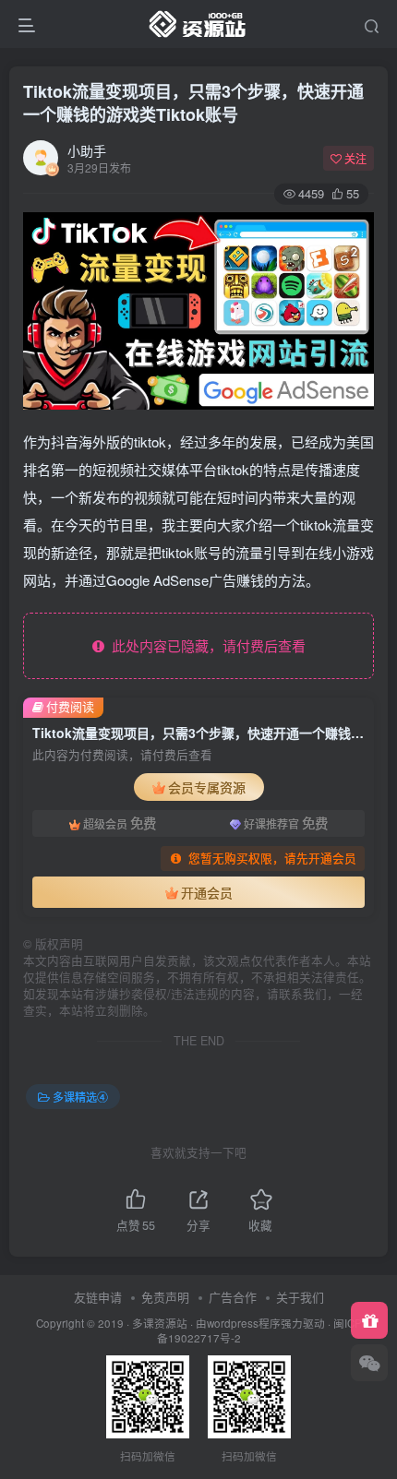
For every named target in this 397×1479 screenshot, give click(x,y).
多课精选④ (80, 1096)
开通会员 (207, 892)
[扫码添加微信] (369, 1362)
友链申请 (98, 1297)
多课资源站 (159, 1323)
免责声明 (165, 1297)
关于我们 (300, 1297)
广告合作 (233, 1297)
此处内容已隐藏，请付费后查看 (205, 645)
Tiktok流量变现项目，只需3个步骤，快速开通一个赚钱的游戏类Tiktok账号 (193, 102)
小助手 (86, 150)
